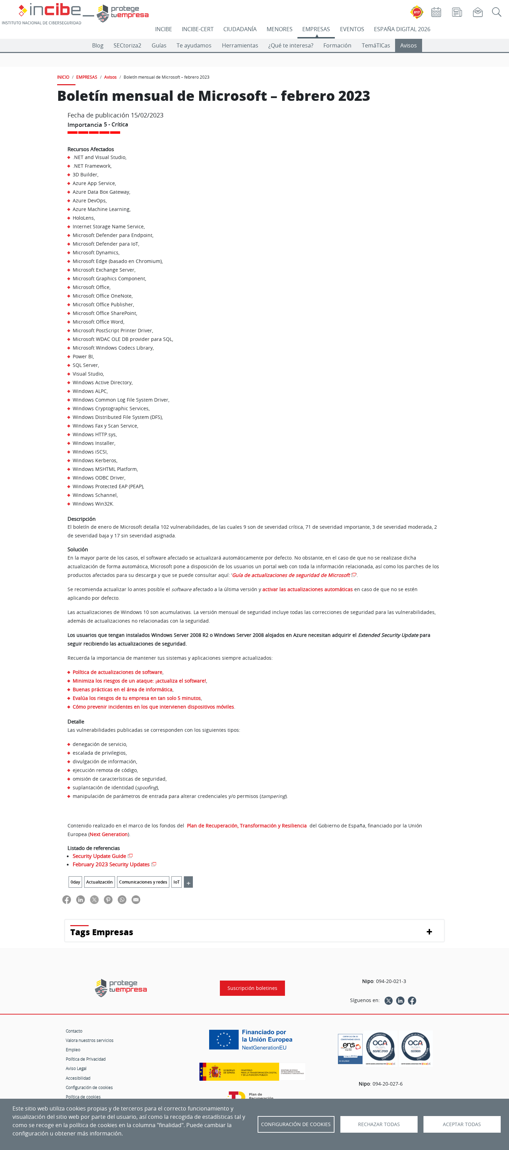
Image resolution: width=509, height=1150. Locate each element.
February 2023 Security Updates (111, 864)
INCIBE (163, 29)
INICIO (63, 77)
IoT (176, 882)
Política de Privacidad (86, 1059)
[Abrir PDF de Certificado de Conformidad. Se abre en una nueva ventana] (350, 1047)
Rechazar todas (379, 1124)
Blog (98, 45)
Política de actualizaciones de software (117, 672)
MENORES (280, 29)
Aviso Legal (76, 1068)
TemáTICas (376, 45)
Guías (159, 45)
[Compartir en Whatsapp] (122, 899)
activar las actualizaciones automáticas (307, 589)
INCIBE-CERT (198, 29)
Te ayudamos (194, 45)
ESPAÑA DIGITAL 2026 (402, 29)
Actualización (99, 882)
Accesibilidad (78, 1078)
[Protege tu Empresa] (121, 988)
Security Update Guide (99, 855)
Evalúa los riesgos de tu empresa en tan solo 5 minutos (137, 698)
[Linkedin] (400, 1000)
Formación (337, 45)
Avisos (408, 45)
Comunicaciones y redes (143, 882)
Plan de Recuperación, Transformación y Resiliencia (248, 825)
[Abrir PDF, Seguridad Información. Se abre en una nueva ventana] (381, 1048)
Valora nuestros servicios (90, 1040)
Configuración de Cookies (296, 1124)
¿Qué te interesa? (290, 45)
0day (75, 882)
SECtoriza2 (127, 45)
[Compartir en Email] (136, 899)
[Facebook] (412, 1000)
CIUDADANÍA (240, 29)
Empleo (73, 1049)
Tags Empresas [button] (101, 932)
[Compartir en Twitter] (94, 899)
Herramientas (240, 45)
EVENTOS (352, 29)
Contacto (74, 1031)
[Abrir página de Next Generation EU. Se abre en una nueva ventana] (252, 1042)
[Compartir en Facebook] (66, 899)
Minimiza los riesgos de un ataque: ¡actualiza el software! (139, 680)
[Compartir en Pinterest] (108, 899)
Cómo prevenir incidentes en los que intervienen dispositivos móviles (153, 706)
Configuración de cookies (89, 1087)
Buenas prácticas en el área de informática (122, 689)
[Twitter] (388, 1000)
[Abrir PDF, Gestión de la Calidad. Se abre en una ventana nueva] (416, 1048)
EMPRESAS (316, 29)
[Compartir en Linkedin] (80, 899)
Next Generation (109, 834)
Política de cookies (83, 1096)
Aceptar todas (462, 1124)
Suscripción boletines (252, 988)
